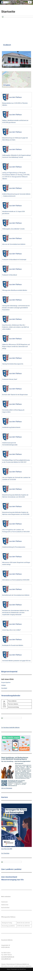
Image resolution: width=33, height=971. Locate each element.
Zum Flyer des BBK (6, 848)
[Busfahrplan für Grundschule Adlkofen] (12, 639)
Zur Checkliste (5, 853)
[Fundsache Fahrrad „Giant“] (12, 373)
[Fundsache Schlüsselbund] (12, 269)
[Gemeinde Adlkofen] (6, 2)
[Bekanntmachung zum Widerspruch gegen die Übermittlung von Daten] (12, 132)
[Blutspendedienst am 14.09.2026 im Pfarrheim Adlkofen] (12, 97)
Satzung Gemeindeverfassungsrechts (12, 364)
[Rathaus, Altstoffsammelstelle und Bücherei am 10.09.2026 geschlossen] (12, 114)
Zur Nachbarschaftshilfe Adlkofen (10, 727)
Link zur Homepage (6, 788)
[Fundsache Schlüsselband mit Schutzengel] (12, 254)
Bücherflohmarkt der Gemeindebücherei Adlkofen (15, 595)
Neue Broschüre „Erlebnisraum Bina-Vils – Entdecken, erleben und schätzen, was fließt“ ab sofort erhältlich (15, 327)
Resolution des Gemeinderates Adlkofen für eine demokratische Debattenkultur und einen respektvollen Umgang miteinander (15, 612)
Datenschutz (4, 904)
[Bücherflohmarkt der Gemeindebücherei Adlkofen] (12, 589)
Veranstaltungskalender (10, 695)
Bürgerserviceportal (11, 65)
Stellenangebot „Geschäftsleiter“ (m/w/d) (13, 229)
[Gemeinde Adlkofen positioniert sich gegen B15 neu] (12, 655)
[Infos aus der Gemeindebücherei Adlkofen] (12, 238)
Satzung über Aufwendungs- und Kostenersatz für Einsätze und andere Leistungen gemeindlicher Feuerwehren (16, 307)
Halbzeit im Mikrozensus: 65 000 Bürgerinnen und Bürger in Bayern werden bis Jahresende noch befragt (16, 346)
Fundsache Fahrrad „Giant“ (9, 379)
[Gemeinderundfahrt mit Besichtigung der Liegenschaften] (12, 404)
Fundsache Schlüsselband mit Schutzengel (14, 259)
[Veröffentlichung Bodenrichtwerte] (12, 421)
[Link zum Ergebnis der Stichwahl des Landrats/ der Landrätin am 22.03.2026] (12, 471)
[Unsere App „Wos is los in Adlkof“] (12, 624)
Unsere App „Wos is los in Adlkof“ (11, 630)
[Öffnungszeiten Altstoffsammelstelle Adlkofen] (12, 284)
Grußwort (7, 45)
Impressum (4, 902)
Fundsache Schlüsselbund (9, 275)
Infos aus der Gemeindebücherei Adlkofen (13, 244)
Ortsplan (6, 85)
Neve (8, 969)
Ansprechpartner (5, 682)
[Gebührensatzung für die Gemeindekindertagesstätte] (12, 437)
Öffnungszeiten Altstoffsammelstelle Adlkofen (14, 290)
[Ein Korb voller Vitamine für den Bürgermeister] (12, 389)
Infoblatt (3, 685)
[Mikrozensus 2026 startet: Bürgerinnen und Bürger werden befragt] (12, 556)
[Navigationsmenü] (30, 2)
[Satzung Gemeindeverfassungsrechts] (12, 358)
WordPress (23, 969)
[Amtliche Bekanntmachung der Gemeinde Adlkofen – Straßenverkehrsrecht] (12, 188)
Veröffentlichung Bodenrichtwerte (11, 427)
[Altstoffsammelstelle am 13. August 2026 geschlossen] (12, 205)
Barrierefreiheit (5, 907)
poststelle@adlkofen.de (7, 956)
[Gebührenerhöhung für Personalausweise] (12, 541)
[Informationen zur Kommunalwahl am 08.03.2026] (12, 574)
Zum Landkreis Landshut (11, 869)
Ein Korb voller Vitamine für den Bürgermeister (15, 394)
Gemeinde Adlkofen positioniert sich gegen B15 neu (16, 660)
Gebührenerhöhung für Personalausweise (13, 547)
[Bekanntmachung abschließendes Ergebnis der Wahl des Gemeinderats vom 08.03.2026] (12, 489)
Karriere (4, 797)
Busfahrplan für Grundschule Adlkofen (12, 645)
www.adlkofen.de (6, 959)
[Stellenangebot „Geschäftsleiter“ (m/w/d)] (12, 223)
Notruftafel (4, 688)
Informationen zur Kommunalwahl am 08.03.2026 (15, 580)
